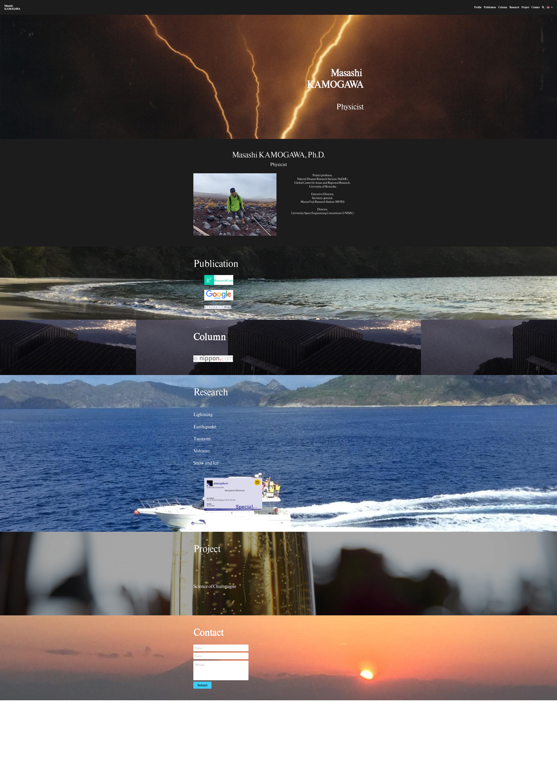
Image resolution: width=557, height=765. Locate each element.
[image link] (273, 280)
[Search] (543, 7)
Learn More (16, 754)
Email (198, 656)
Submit (202, 685)
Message (199, 664)
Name (198, 648)
